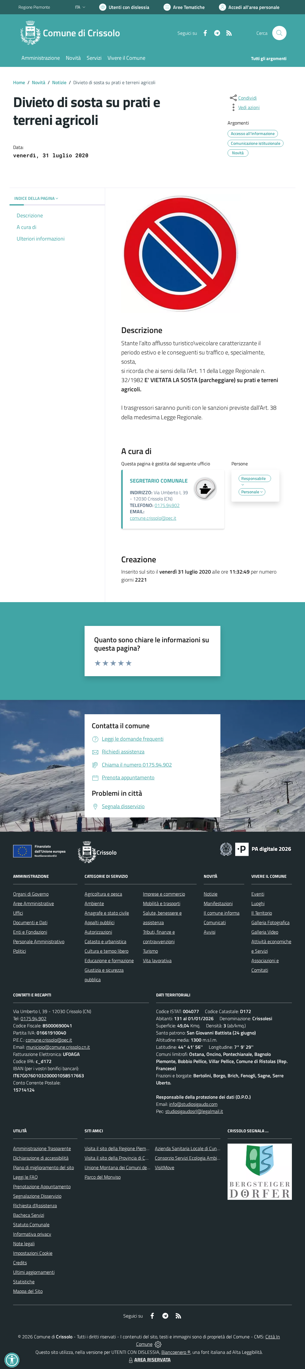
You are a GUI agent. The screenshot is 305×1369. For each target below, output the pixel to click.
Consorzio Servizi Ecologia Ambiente (190, 1157)
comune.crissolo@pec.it (153, 518)
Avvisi (209, 931)
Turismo (150, 950)
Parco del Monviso (103, 1176)
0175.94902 (167, 505)
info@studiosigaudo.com (193, 1104)
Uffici (18, 912)
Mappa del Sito (28, 1291)
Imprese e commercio (164, 893)
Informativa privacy (32, 1234)
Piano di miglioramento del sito (43, 1167)
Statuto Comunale (31, 1224)
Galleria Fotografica (270, 922)
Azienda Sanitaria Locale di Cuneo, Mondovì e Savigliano (210, 1148)
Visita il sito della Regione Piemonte (120, 1148)
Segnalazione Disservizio (37, 1196)
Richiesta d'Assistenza (35, 1205)
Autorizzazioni (98, 931)
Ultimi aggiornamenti (34, 1272)
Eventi (257, 893)
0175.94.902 (33, 1018)
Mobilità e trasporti (161, 903)
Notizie (59, 82)
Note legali (24, 1243)
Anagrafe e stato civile (107, 912)
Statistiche (24, 1281)
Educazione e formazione (109, 960)
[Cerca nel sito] (279, 33)
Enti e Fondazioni (30, 931)
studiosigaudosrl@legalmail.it (194, 1111)
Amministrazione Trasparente (42, 1148)
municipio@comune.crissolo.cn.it (58, 1047)
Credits (20, 1262)
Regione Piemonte (34, 7)
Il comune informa (221, 912)
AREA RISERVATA (152, 1359)
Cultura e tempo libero (106, 950)
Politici (19, 950)
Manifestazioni (218, 903)
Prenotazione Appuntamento (42, 1186)
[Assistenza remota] (158, 1344)
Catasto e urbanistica (105, 941)
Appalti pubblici (99, 922)
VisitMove (164, 1167)
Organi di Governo (31, 893)
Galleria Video (264, 931)
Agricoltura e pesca (103, 893)
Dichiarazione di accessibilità (41, 1157)
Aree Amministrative (33, 903)
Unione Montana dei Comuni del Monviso (125, 1167)
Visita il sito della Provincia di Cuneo (120, 1157)
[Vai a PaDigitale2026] (255, 848)
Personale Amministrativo (38, 941)
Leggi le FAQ (25, 1176)
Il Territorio (261, 912)
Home (19, 82)
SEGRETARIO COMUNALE (159, 481)
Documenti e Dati (30, 922)
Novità (38, 82)
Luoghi (257, 903)
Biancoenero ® (175, 1352)
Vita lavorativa (157, 960)
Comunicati (215, 922)
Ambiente (94, 903)
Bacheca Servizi (28, 1215)
